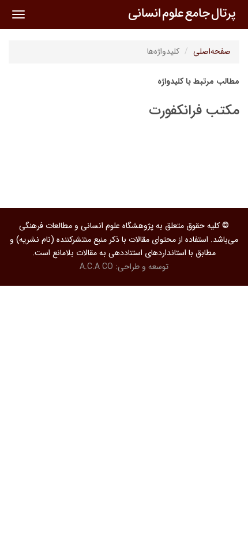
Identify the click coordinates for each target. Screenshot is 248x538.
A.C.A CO (96, 266)
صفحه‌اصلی (212, 51)
